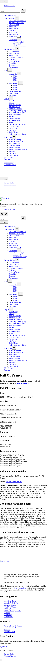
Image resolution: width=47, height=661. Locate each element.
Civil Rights (17, 44)
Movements (13, 40)
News (11, 122)
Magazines (8, 137)
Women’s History (15, 105)
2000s (15, 76)
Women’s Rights (18, 42)
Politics (11, 116)
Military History (14, 118)
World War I (13, 27)
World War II (13, 29)
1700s (15, 85)
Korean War (13, 32)
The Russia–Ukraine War (17, 21)
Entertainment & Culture (17, 124)
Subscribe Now (9, 6)
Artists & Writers (14, 61)
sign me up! (4, 647)
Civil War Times (14, 145)
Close (5, 2)
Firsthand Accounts (15, 109)
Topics (6, 99)
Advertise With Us (10, 628)
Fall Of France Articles (14, 482)
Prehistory (12, 95)
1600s (15, 87)
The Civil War (14, 25)
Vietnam (12, 151)
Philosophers (13, 67)
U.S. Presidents (14, 51)
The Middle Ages (15, 91)
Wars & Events (9, 19)
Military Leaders (14, 55)
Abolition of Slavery (20, 46)
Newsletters (8, 157)
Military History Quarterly (18, 149)
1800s (15, 80)
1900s (15, 78)
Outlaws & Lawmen (16, 57)
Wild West (12, 130)
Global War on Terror (16, 36)
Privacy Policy (9, 163)
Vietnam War (13, 34)
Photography (13, 128)
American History (15, 140)
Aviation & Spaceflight (17, 112)
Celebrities (12, 63)
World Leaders (14, 53)
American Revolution (16, 23)
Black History (13, 101)
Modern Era (13, 74)
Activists (12, 59)
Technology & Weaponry (17, 111)
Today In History (10, 15)
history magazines (20, 588)
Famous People (9, 49)
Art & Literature (14, 120)
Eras (5, 70)
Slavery (11, 103)
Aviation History (14, 143)
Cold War (12, 30)
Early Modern (13, 83)
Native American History (17, 134)
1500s (15, 89)
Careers (7, 630)
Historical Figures (15, 126)
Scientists (12, 65)
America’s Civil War (16, 141)
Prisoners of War (14, 107)
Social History (14, 132)
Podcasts (7, 159)
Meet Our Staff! (9, 632)
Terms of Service (10, 165)
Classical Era (13, 93)
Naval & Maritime (15, 114)
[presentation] (17, 18)
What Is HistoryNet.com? (13, 626)
